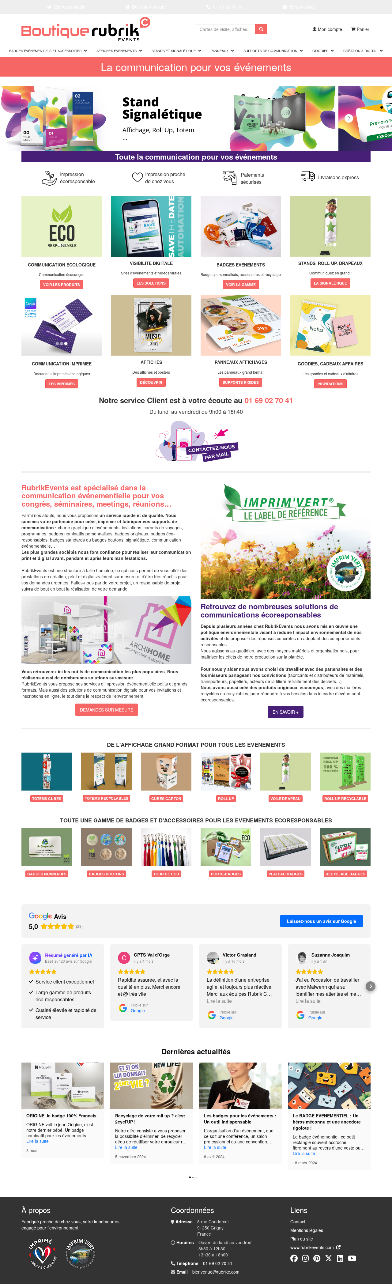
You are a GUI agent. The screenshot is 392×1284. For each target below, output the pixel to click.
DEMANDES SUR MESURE (106, 710)
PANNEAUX (219, 50)
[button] (21, 986)
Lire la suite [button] (219, 1000)
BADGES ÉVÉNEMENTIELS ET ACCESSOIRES (45, 50)
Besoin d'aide (303, 7)
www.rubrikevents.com (312, 1247)
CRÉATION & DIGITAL (360, 50)
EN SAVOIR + (286, 712)
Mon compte (330, 29)
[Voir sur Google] (124, 958)
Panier (363, 29)
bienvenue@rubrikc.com (215, 1272)
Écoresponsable (69, 7)
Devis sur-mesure (149, 7)
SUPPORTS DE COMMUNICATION (270, 50)
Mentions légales (306, 1230)
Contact (297, 1221)
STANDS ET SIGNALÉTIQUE (174, 50)
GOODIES (320, 50)
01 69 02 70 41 (228, 7)
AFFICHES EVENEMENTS (116, 50)
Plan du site (301, 1239)
